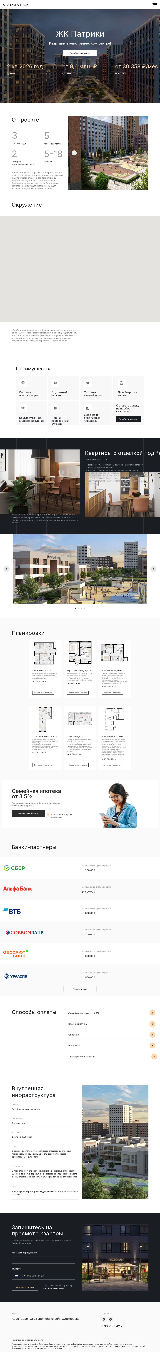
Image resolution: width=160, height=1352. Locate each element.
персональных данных (54, 1288)
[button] (80, 53)
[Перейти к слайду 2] (78, 608)
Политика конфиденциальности (27, 1340)
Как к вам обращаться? (24, 1252)
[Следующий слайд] (153, 569)
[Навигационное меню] (154, 4)
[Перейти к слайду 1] (75, 608)
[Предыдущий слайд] (6, 569)
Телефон (16, 1268)
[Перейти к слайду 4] (84, 608)
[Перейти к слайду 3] (81, 608)
